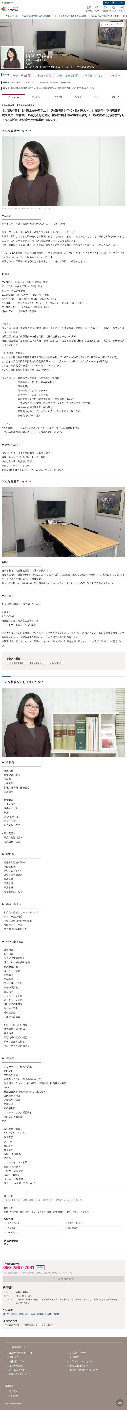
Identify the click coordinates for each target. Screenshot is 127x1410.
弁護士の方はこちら (114, 2)
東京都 (14, 1314)
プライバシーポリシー (81, 1361)
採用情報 (13, 1395)
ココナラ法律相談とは (20, 1352)
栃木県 (48, 1314)
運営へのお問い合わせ (20, 1374)
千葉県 (32, 1314)
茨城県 (40, 1314)
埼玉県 (6, 1314)
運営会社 (13, 1391)
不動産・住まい (94, 75)
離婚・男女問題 (22, 75)
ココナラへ (9, 3)
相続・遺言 (44, 75)
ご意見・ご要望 (78, 1352)
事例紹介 (78, 97)
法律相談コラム (17, 1361)
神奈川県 (23, 1314)
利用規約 (74, 1357)
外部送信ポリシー (79, 1365)
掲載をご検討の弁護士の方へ (85, 1370)
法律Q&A (13, 1357)
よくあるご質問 (17, 1370)
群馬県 (56, 1314)
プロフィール (13, 97)
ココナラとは (16, 1365)
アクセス (115, 97)
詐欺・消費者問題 (68, 75)
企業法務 (115, 75)
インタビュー (36, 97)
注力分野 (58, 97)
